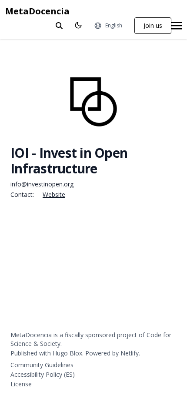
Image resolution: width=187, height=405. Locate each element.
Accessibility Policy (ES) (42, 374)
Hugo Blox (67, 353)
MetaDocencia (37, 11)
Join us (153, 25)
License (21, 384)
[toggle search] (59, 25)
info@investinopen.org (41, 184)
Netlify (129, 353)
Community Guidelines (41, 365)
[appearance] (78, 25)
